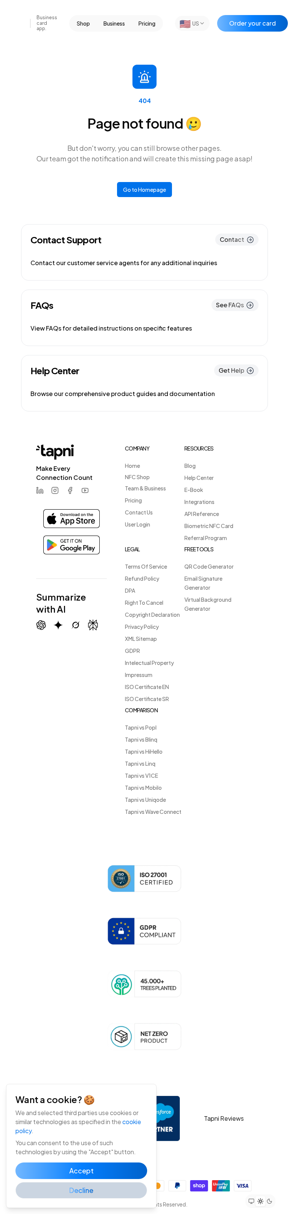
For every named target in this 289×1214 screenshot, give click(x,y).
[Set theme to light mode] (260, 1201)
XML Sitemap (141, 638)
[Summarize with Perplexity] (93, 625)
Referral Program (205, 537)
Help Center (199, 477)
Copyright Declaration (152, 614)
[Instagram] (55, 490)
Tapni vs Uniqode (145, 799)
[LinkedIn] (40, 490)
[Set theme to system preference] (251, 1201)
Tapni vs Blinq (141, 739)
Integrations (199, 501)
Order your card (252, 23)
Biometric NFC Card (208, 525)
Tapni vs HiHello (144, 751)
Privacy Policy (142, 626)
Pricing (146, 23)
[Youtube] (85, 490)
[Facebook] (70, 490)
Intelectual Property (149, 662)
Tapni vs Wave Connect (153, 811)
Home (132, 465)
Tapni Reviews (224, 1118)
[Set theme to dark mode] (269, 1201)
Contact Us (139, 512)
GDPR (132, 650)
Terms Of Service (146, 566)
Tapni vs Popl (141, 727)
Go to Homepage (144, 189)
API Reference (201, 513)
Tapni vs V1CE (141, 775)
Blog (190, 465)
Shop (83, 23)
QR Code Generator (209, 566)
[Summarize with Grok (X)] (76, 625)
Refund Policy (142, 578)
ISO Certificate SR (147, 698)
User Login (137, 524)
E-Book (193, 489)
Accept (81, 1170)
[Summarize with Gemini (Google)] (58, 625)
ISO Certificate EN (147, 686)
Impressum (138, 674)
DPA (130, 590)
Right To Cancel (144, 602)
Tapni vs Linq (140, 763)
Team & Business (145, 488)
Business (114, 23)
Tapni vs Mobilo (143, 787)
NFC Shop (137, 476)
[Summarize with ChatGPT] (41, 625)
